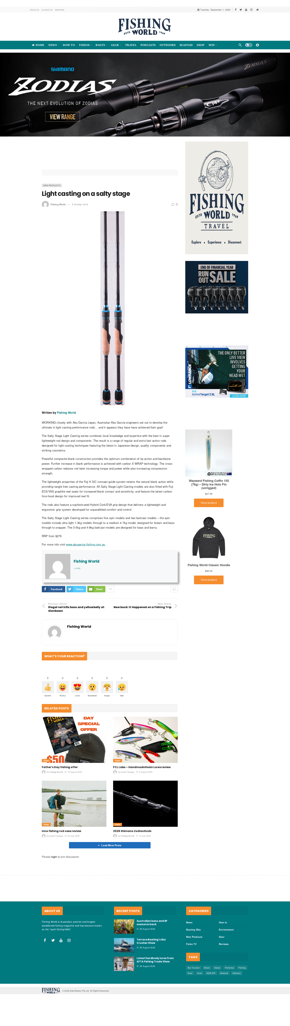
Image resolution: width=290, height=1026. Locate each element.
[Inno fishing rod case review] (74, 832)
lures (199, 1001)
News (189, 951)
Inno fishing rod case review (61, 860)
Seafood (224, 1001)
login (54, 885)
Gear (46, 789)
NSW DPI (211, 1001)
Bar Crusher (194, 996)
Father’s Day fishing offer (60, 796)
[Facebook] (236, 10)
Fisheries (229, 996)
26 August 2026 (147, 957)
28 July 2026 (73, 864)
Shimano (237, 1001)
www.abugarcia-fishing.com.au (85, 573)
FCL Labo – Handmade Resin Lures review (142, 796)
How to (223, 951)
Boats (207, 996)
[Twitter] (241, 10)
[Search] (240, 44)
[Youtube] (246, 10)
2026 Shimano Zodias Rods (132, 860)
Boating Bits (193, 958)
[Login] (257, 44)
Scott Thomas (127, 800)
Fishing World (58, 232)
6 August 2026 (145, 800)
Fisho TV (191, 972)
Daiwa (217, 996)
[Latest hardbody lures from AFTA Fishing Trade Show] (124, 992)
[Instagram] (251, 10)
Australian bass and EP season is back (152, 951)
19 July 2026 (145, 864)
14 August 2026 (74, 800)
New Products (51, 214)
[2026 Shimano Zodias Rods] (145, 832)
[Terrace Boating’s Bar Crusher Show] (124, 974)
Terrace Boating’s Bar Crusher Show (151, 969)
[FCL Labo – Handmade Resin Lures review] (145, 768)
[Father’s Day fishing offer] (74, 768)
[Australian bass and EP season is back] (124, 955)
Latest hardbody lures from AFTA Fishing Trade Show (155, 988)
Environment (226, 958)
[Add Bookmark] (174, 618)
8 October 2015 (80, 232)
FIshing (242, 996)
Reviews (224, 972)
